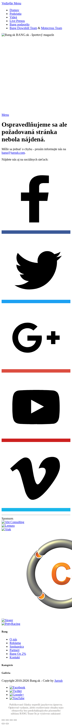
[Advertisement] (36, 73)
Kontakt (15, 657)
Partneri (14, 650)
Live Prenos (17, 21)
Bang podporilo (19, 24)
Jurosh (58, 680)
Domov (14, 10)
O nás (13, 639)
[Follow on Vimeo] (36, 477)
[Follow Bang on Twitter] (36, 268)
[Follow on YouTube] (36, 407)
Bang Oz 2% (18, 653)
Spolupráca (17, 646)
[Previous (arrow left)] (3, 723)
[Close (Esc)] (3, 720)
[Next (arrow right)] (7, 723)
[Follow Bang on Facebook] (36, 199)
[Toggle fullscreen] (11, 720)
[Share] (7, 720)
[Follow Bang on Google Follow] (36, 338)
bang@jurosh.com (13, 152)
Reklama (15, 643)
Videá (13, 17)
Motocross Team (51, 28)
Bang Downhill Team (23, 28)
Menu (5, 114)
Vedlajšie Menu (11, 3)
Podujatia (15, 13)
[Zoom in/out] (15, 720)
